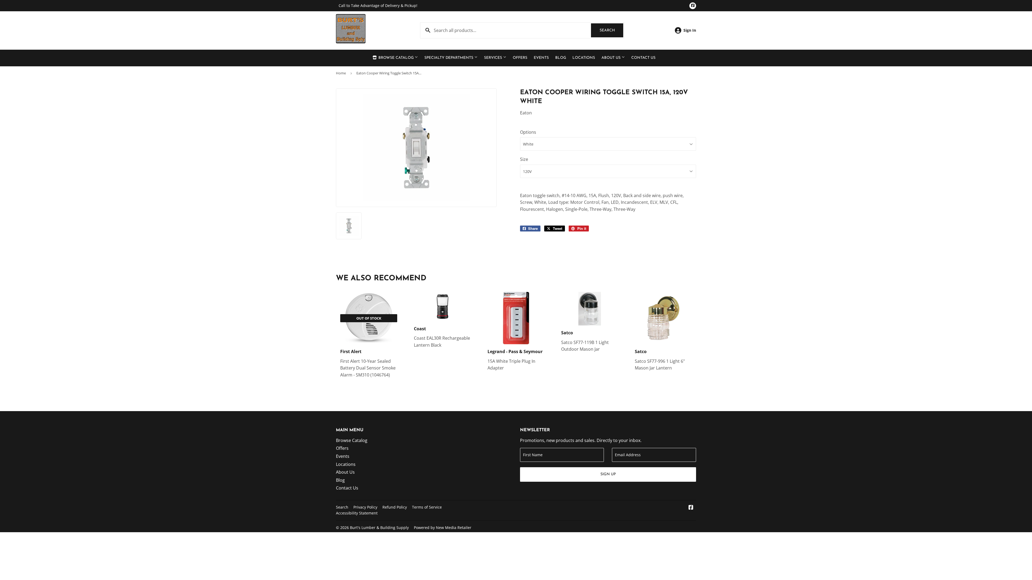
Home (341, 73)
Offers (520, 58)
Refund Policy (394, 507)
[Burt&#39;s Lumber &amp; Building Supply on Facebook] (691, 508)
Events (541, 58)
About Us (611, 58)
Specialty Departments (449, 58)
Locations (583, 58)
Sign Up (608, 474)
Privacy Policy (365, 507)
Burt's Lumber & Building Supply (379, 527)
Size (524, 159)
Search (611, 30)
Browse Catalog (396, 58)
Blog (560, 58)
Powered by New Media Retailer (442, 527)
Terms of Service (427, 507)
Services (493, 58)
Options (528, 132)
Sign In (689, 30)
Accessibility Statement (357, 513)
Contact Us (643, 58)
